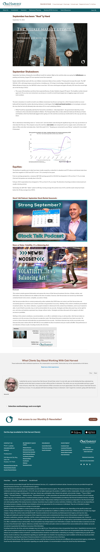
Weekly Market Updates (66, 452)
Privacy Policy (7, 480)
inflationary (79, 75)
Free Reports (26, 460)
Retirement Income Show (88, 457)
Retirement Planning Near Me (10, 465)
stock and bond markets (63, 104)
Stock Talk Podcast (65, 454)
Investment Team (65, 445)
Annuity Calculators (46, 450)
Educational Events (27, 465)
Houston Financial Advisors (10, 469)
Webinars (25, 463)
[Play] (50, 221)
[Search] (95, 10)
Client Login (67, 4)
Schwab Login (74, 4)
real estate (50, 125)
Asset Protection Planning (29, 454)
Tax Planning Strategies (28, 456)
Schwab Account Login (88, 449)
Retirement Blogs (27, 458)
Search (93, 10)
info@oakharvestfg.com (9, 448)
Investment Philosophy (66, 448)
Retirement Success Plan (28, 449)
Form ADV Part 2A (23, 480)
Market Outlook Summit (66, 450)
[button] (50, 406)
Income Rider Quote (46, 445)
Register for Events (84, 4)
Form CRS (14, 480)
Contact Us (6, 450)
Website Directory (27, 447)
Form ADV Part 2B (33, 480)
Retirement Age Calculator (29, 452)
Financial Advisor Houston (10, 467)
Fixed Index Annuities (47, 448)
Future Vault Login (57, 4)
